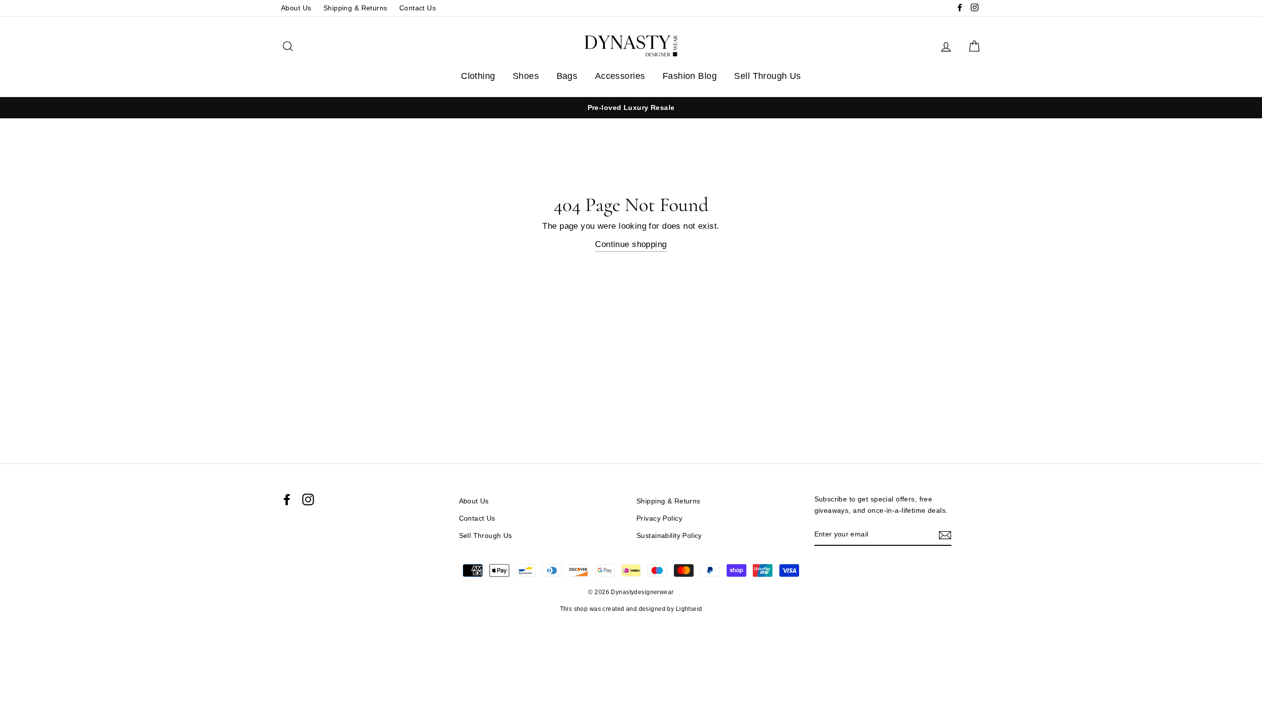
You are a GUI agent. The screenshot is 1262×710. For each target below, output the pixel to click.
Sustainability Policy (669, 535)
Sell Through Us (767, 76)
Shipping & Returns (355, 8)
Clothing (478, 76)
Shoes (526, 76)
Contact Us (417, 8)
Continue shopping (630, 244)
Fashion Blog (690, 76)
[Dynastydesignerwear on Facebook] (287, 499)
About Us (296, 8)
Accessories (620, 76)
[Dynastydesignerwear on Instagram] (308, 499)
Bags (567, 76)
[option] (596, 107)
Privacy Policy (659, 518)
